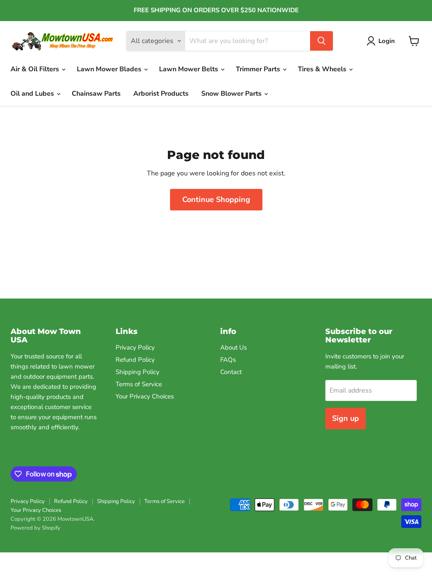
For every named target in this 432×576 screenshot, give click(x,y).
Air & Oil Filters (36, 69)
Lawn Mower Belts (189, 69)
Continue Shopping (216, 199)
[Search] (321, 41)
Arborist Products (161, 93)
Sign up (345, 418)
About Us (233, 347)
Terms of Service (139, 384)
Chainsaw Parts (96, 93)
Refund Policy (135, 359)
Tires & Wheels (323, 69)
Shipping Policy (137, 372)
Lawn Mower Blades (110, 69)
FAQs (228, 359)
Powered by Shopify (35, 528)
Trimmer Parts (259, 69)
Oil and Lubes (33, 93)
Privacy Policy (135, 347)
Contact (231, 372)
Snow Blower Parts (232, 93)
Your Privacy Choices (145, 396)
